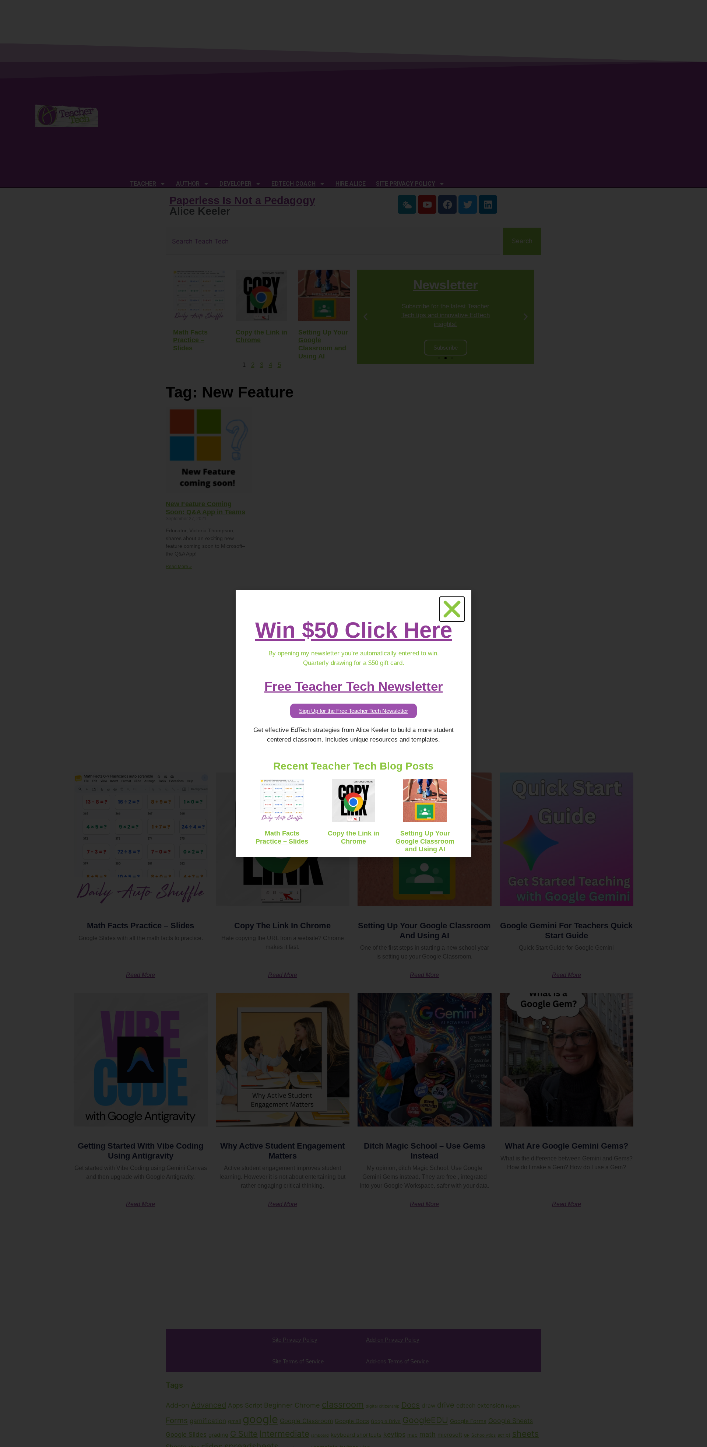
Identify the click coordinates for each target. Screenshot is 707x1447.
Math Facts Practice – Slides (282, 837)
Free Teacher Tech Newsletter (353, 686)
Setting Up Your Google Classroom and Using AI (424, 841)
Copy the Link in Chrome (353, 837)
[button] (452, 609)
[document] (353, 723)
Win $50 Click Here (353, 630)
